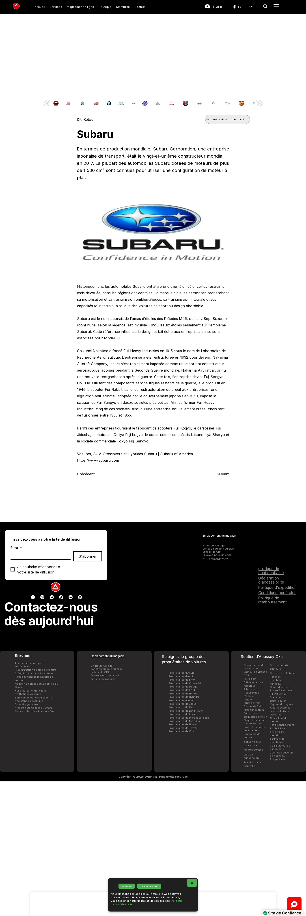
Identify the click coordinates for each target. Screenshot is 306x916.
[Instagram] (42, 597)
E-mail (16, 548)
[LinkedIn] (70, 597)
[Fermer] (192, 883)
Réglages (126, 886)
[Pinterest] (80, 597)
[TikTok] (61, 597)
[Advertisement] (153, 848)
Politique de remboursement (272, 600)
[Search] (265, 6)
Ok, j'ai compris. (149, 886)
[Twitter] (51, 597)
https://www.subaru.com (98, 460)
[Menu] (276, 6)
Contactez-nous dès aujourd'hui (51, 614)
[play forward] (259, 103)
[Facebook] (32, 597)
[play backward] (47, 103)
